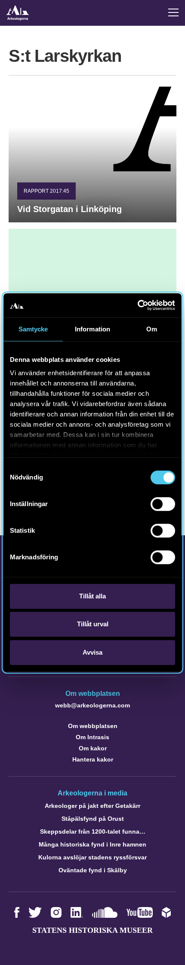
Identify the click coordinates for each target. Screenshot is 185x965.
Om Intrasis (92, 737)
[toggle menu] (173, 12)
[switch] (163, 504)
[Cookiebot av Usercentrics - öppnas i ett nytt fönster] (137, 305)
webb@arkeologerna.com (92, 705)
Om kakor (93, 748)
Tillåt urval (92, 624)
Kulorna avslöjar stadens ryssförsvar (92, 857)
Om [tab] (151, 329)
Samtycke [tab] (33, 329)
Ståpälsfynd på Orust (93, 819)
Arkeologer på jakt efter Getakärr (92, 806)
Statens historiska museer (92, 930)
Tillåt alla (92, 596)
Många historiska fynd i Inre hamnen (92, 844)
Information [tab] (92, 329)
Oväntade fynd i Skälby (93, 870)
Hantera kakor (92, 759)
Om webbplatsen (92, 726)
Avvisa (92, 652)
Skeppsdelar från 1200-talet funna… (92, 831)
